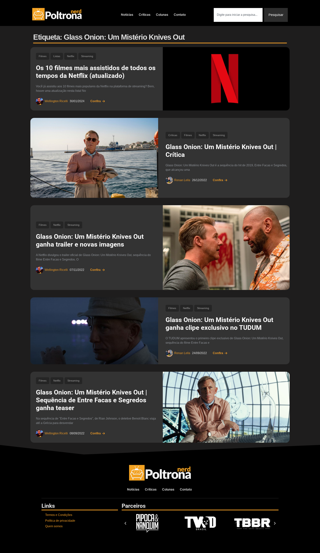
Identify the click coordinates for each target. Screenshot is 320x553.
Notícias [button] (127, 14)
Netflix (70, 56)
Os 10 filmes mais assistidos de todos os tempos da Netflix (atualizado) (96, 72)
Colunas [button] (162, 14)
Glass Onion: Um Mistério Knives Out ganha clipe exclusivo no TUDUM (219, 323)
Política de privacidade (60, 520)
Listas (56, 56)
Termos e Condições (58, 514)
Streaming (87, 56)
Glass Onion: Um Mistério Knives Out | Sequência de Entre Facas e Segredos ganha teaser (91, 400)
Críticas (144, 14)
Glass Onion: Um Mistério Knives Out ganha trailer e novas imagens (90, 240)
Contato (180, 14)
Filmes (42, 56)
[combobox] (238, 15)
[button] (125, 523)
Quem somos (54, 526)
